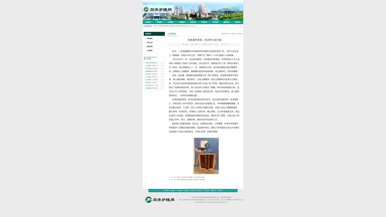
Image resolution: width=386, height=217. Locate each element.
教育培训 (204, 22)
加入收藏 (233, 2)
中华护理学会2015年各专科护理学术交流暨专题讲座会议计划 (153, 68)
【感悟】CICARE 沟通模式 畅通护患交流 (153, 65)
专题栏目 (237, 22)
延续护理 (149, 46)
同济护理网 (158, 9)
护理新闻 (170, 22)
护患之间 (149, 42)
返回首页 (226, 2)
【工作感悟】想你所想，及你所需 (153, 79)
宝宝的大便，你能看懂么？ (153, 88)
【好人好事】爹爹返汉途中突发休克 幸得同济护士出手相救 (189, 179)
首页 (229, 34)
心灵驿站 (149, 50)
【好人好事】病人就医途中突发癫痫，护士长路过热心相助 (189, 177)
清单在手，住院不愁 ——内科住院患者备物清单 (153, 85)
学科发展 (215, 22)
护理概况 (159, 22)
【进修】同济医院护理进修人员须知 (153, 77)
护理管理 (182, 22)
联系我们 (239, 2)
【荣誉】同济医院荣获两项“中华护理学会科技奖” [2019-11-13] (169, 26)
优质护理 (193, 22)
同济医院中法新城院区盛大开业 (153, 71)
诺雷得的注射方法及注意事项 (153, 63)
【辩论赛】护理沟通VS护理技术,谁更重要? (153, 74)
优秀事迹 (239, 34)
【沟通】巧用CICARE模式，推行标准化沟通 (153, 82)
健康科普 (226, 22)
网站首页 (148, 22)
